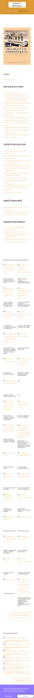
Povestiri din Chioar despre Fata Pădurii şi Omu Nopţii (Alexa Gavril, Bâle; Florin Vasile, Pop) (17, 187)
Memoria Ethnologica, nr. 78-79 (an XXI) (16, 661)
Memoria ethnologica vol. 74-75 (16, 672)
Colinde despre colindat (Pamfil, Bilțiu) (16, 214)
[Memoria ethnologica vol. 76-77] (17, 664)
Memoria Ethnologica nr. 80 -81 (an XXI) (16, 655)
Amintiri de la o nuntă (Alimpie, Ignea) (16, 178)
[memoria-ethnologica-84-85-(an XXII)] (17, 638)
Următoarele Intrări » (24, 674)
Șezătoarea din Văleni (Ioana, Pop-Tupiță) (17, 166)
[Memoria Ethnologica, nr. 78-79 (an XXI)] (17, 657)
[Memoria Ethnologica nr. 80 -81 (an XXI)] (17, 651)
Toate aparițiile (22, 680)
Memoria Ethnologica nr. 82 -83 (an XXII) (16, 648)
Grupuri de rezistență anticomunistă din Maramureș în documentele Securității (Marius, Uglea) (17, 130)
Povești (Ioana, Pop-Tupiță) (13, 192)
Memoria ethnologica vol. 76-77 (16, 667)
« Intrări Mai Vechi (8, 674)
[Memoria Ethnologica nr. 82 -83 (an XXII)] (17, 644)
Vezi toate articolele (20, 615)
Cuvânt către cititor (9, 79)
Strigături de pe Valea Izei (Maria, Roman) (17, 212)
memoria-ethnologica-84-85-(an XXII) (16, 642)
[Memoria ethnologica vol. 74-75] (17, 669)
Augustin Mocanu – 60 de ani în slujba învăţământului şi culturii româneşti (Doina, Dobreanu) (16, 234)
